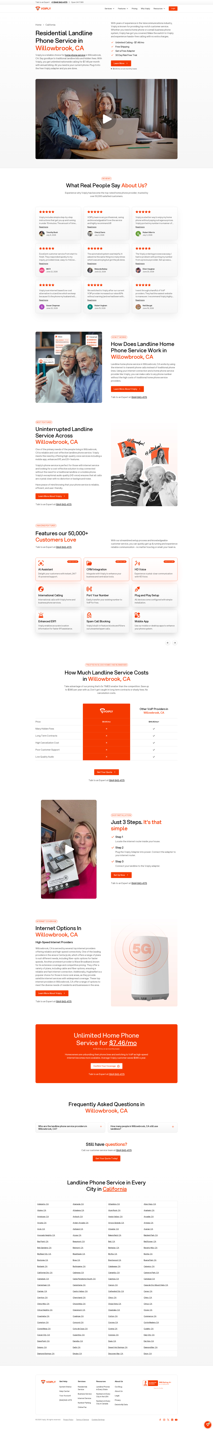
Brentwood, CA (114, 1260)
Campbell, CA (43, 1279)
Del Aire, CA (149, 1341)
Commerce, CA (150, 1316)
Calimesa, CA (78, 1272)
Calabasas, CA (114, 1266)
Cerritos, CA (42, 1297)
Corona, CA (113, 1322)
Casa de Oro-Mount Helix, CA (156, 1285)
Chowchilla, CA (79, 1303)
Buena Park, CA (150, 1260)
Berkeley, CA (113, 1247)
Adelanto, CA (43, 1204)
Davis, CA (112, 1341)
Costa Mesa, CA (44, 1328)
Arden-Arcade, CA (80, 1222)
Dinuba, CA (77, 1353)
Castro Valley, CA (80, 1291)
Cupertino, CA (79, 1335)
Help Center (64, 1391)
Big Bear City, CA (44, 1254)
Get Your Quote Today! (107, 1158)
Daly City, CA (149, 1335)
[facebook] (160, 1419)
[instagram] (164, 1419)
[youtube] (176, 1419)
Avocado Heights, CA (46, 1235)
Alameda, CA (78, 1204)
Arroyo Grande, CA (116, 1222)
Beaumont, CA (79, 1241)
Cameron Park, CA (151, 1272)
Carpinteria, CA (79, 1285)
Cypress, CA (113, 1335)
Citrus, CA (148, 1303)
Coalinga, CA (78, 1316)
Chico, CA (112, 1297)
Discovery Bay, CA (115, 1353)
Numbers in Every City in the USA (103, 1395)
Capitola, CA (113, 1279)
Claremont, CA (79, 1310)
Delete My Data (121, 1404)
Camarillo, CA (114, 1272)
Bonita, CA (148, 1254)
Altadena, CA (78, 1210)
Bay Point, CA (42, 1241)
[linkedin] (172, 1419)
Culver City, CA (43, 1335)
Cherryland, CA (79, 1297)
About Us (119, 1391)
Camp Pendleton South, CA (84, 1279)
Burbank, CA (42, 1266)
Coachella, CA (43, 1316)
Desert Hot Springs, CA (117, 1347)
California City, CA (44, 1272)
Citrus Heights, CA (44, 1310)
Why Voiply (145, 8)
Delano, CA (42, 1347)
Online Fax (82, 1407)
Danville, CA (78, 1341)
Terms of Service (82, 1420)
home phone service (75, 55)
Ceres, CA (148, 1291)
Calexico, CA (149, 1266)
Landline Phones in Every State (103, 1388)
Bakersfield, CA (114, 1235)
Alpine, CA (41, 1210)
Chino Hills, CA (43, 1303)
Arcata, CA (41, 1222)
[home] (43, 9)
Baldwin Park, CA (151, 1235)
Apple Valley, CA (115, 1216)
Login (173, 8)
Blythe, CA (112, 1254)
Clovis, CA (148, 1310)
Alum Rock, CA (114, 1210)
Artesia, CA (148, 1222)
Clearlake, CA (114, 1310)
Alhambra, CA (114, 1204)
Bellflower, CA (150, 1241)
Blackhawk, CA (79, 1254)
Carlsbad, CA (149, 1279)
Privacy (118, 1400)
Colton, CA (113, 1316)
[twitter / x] (168, 1419)
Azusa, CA (77, 1235)
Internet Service (84, 1398)
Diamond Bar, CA (151, 1347)
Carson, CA (113, 1285)
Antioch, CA (78, 1216)
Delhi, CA (76, 1347)
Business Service (85, 1394)
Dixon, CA (148, 1353)
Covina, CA (112, 1328)
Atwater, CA (113, 1229)
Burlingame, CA (79, 1266)
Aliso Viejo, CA (150, 1204)
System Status (65, 1386)
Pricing (134, 8)
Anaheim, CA (149, 1210)
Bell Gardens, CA (44, 1247)
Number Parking (84, 1402)
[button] (109, 8)
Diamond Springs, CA (45, 1353)
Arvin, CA (41, 1229)
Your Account (65, 1395)
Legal (117, 1395)
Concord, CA (78, 1322)
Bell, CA (111, 1241)
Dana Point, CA (43, 1341)
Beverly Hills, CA (150, 1247)
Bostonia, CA (42, 1260)
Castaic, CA (42, 1291)
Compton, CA (43, 1322)
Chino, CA (148, 1297)
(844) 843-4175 (139, 397)
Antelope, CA (43, 1216)
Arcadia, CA (149, 1216)
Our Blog (118, 1386)
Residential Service (82, 1388)
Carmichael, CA (43, 1285)
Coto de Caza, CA (80, 1328)
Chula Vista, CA (114, 1303)
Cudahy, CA (149, 1328)
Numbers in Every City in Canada (103, 1402)
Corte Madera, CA (151, 1322)
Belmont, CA (78, 1247)
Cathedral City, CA (116, 1291)
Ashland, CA (78, 1229)
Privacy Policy (68, 1420)
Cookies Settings (98, 1420)
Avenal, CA (148, 1229)
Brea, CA (76, 1260)
